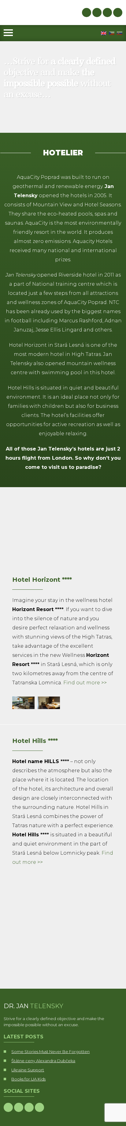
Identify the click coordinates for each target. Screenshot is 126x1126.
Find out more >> (85, 683)
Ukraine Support (27, 1069)
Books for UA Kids (28, 1079)
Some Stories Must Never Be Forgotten (50, 1051)
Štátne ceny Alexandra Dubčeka (43, 1060)
